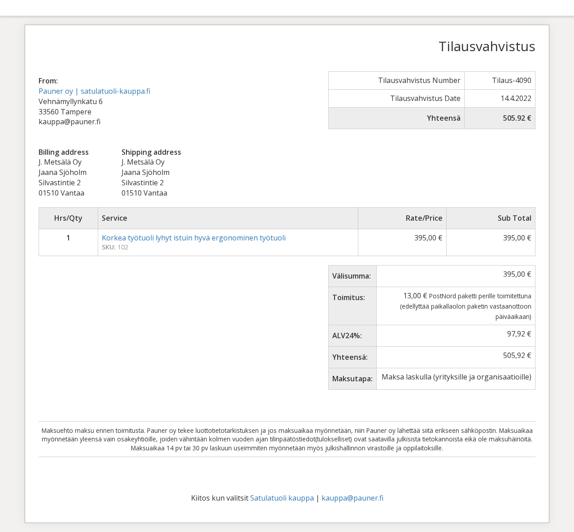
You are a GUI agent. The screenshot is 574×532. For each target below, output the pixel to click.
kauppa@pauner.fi (352, 498)
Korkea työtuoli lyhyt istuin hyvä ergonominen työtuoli (194, 238)
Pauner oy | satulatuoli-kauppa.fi (94, 91)
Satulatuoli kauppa (282, 498)
